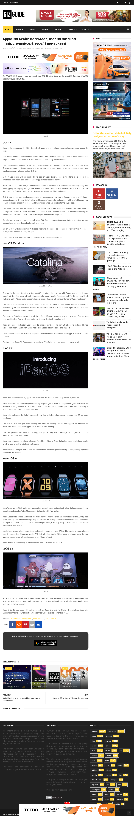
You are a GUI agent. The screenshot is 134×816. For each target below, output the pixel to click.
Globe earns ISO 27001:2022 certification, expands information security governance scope (111, 283)
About (5, 3)
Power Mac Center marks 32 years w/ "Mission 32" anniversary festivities (46, 681)
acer (107, 760)
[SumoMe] (38, 624)
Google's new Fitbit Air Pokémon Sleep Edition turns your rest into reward (15, 679)
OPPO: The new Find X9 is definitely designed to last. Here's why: (112, 135)
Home (8, 29)
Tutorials (72, 29)
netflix (94, 775)
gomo (94, 794)
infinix (107, 751)
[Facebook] (12, 624)
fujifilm (94, 770)
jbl (108, 785)
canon (108, 775)
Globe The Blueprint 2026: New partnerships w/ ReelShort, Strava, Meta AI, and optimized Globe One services (112, 353)
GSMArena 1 (27, 618)
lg (121, 751)
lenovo (94, 755)
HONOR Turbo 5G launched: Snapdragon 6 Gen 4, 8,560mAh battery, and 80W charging (119, 226)
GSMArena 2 (38, 618)
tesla (107, 799)
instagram (96, 789)
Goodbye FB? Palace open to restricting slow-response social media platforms (118, 298)
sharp (109, 770)
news (61, 48)
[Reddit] (19, 624)
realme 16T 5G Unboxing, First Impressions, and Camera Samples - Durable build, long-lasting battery (111, 241)
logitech (95, 785)
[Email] (32, 624)
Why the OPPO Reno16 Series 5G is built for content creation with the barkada (119, 338)
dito (107, 765)
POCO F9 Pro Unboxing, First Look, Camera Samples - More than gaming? (117, 256)
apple (49, 48)
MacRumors (15, 618)
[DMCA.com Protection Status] (54, 798)
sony (94, 760)
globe (108, 746)
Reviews (46, 29)
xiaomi (109, 736)
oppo (94, 736)
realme (108, 741)
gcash (94, 765)
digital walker (97, 780)
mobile (55, 48)
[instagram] (121, 2)
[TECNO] (67, 810)
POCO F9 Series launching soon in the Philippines (119, 267)
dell (119, 785)
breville (120, 799)
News (18, 29)
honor (94, 746)
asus (94, 751)
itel (120, 775)
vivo (93, 741)
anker (111, 789)
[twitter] (125, 2)
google (8, 669)
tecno (109, 755)
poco (120, 765)
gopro (94, 799)
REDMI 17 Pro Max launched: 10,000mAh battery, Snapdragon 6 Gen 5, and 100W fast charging (73, 678)
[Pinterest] (25, 624)
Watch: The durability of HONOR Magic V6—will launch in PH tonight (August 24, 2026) (118, 312)
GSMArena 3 (50, 618)
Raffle (58, 29)
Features (32, 29)
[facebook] (117, 2)
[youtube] (129, 2)
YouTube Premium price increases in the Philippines (118, 325)
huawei (94, 731)
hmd (106, 794)
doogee (114, 780)
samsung (112, 731)
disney (119, 794)
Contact (14, 3)
